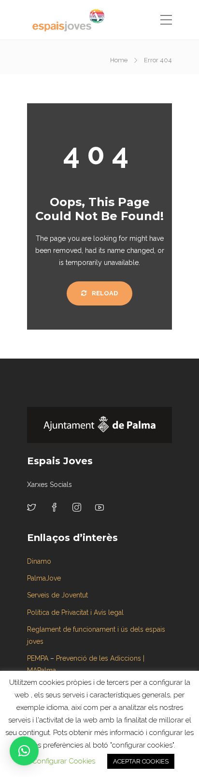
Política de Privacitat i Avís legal (75, 612)
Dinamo (39, 561)
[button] (24, 750)
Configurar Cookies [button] (63, 761)
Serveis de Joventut (57, 595)
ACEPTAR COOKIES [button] (141, 761)
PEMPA (37, 658)
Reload (104, 293)
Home (119, 60)
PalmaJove (44, 578)
